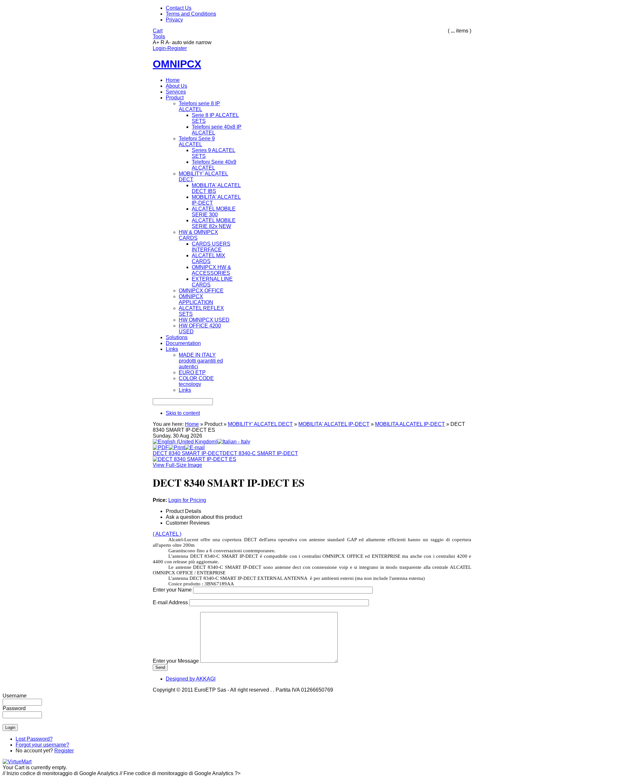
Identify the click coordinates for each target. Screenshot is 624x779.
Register (64, 750)
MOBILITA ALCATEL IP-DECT (410, 424)
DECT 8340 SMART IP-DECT (188, 453)
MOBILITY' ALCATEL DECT (260, 424)
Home (192, 424)
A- (168, 42)
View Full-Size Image (177, 465)
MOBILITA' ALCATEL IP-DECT (334, 424)
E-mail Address (170, 602)
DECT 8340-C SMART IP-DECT (260, 453)
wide (188, 42)
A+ (156, 42)
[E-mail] (195, 446)
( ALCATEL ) (167, 534)
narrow (204, 42)
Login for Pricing (187, 500)
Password (14, 708)
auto (177, 42)
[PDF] (161, 446)
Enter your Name (172, 590)
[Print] (177, 446)
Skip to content (183, 413)
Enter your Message (176, 661)
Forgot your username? (42, 744)
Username (15, 695)
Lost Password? (34, 739)
